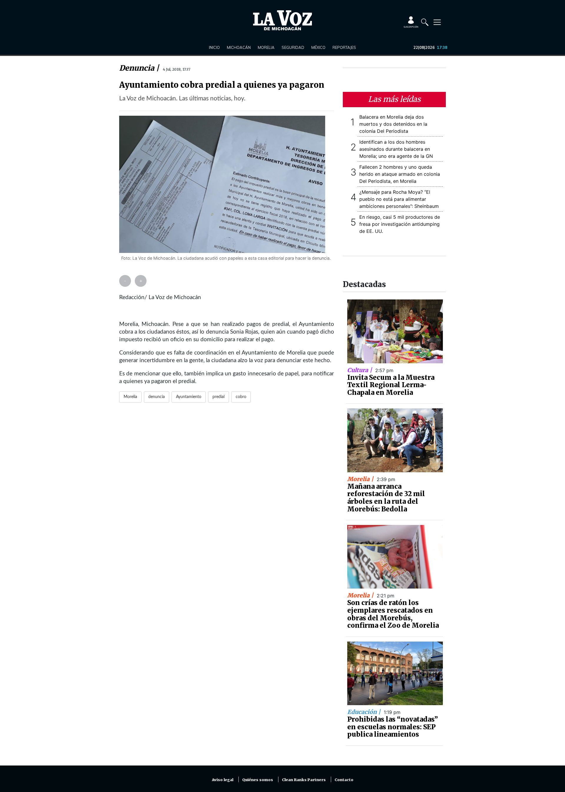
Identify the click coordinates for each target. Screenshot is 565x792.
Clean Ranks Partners (304, 780)
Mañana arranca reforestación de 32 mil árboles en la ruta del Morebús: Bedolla (386, 497)
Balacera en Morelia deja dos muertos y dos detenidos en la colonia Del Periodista (393, 124)
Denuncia (137, 68)
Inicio (214, 47)
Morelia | (361, 479)
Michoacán (239, 47)
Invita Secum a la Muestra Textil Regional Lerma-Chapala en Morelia (390, 385)
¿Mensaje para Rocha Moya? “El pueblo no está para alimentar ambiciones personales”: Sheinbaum (399, 199)
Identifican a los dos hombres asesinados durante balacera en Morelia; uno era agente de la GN (396, 149)
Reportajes (344, 47)
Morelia (266, 47)
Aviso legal (222, 780)
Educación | (364, 711)
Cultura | (360, 370)
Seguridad (293, 47)
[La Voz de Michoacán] (282, 20)
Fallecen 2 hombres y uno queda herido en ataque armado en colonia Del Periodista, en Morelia (399, 174)
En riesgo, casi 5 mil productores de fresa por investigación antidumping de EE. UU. (399, 224)
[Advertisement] (226, 479)
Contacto (344, 780)
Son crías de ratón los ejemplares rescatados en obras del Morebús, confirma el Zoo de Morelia (393, 614)
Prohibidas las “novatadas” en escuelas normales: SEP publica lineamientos (392, 726)
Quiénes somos (257, 780)
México (318, 47)
